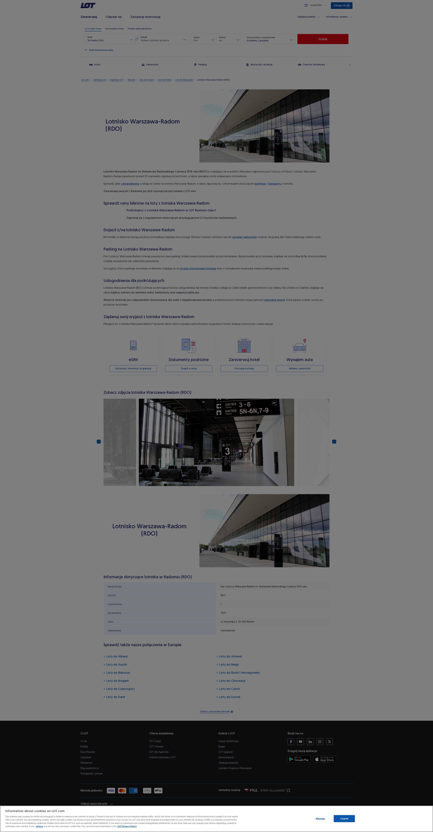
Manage (320, 818)
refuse (39, 826)
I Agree (344, 818)
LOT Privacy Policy (127, 826)
